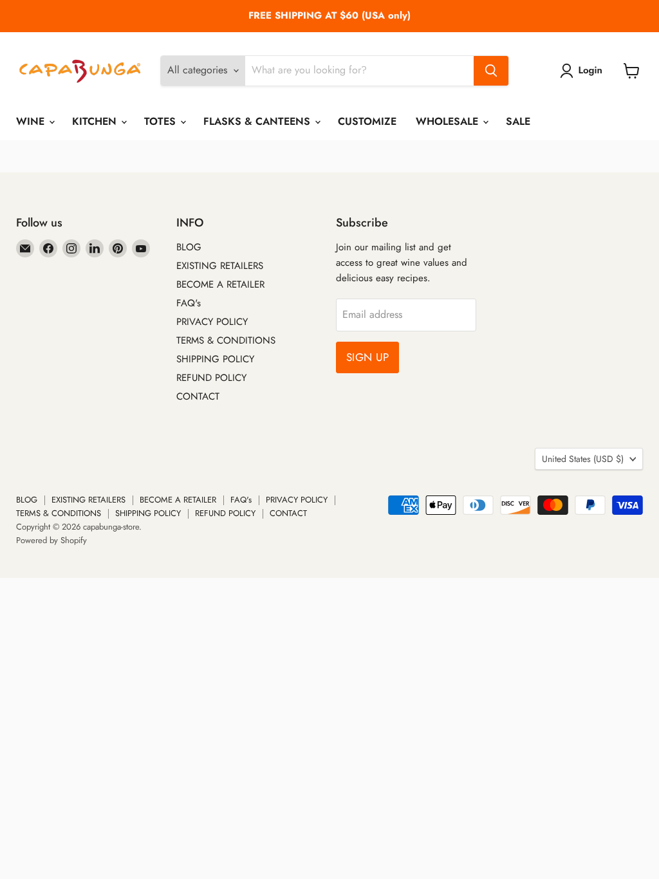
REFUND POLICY (211, 378)
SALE (518, 121)
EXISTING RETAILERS (219, 266)
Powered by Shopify (51, 540)
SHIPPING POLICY (215, 359)
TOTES (161, 121)
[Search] (491, 71)
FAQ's (188, 303)
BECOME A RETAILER (220, 284)
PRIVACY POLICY (212, 322)
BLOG (188, 247)
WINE (32, 121)
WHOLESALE (448, 121)
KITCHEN (96, 121)
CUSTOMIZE (367, 121)
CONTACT (197, 396)
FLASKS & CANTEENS (258, 121)
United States (583, 458)
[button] (584, 71)
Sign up (367, 357)
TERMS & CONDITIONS (225, 340)
